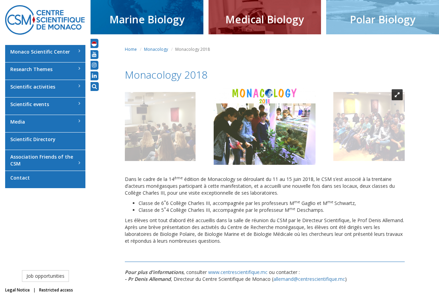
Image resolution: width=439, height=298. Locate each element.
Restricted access (56, 290)
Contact (20, 177)
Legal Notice (17, 290)
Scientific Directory (33, 139)
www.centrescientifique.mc (238, 272)
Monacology (156, 49)
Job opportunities (45, 276)
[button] (94, 43)
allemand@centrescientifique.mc (309, 279)
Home (131, 49)
